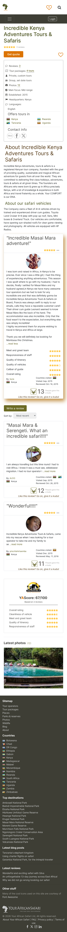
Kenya (14, 119)
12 (19, 85)
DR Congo (11, 747)
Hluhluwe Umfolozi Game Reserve (20, 812)
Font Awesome (10, 897)
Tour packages (10, 709)
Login (52, 18)
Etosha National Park (13, 809)
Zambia (10, 788)
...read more (48, 471)
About (5, 730)
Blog (4, 726)
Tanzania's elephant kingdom (18, 852)
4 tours (30, 70)
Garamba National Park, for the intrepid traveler (27, 859)
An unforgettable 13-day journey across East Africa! (29, 876)
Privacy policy (46, 919)
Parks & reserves (11, 716)
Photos (6, 719)
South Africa (12, 778)
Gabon (9, 754)
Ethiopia (10, 750)
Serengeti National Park (15, 835)
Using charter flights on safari (18, 856)
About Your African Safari (16, 919)
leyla (12, 379)
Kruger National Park (13, 819)
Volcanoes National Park (15, 841)
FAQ (34, 919)
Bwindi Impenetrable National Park (20, 806)
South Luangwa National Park (18, 838)
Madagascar (13, 761)
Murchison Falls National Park (18, 828)
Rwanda (46, 119)
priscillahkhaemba (18, 551)
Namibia (10, 771)
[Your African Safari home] (33, 909)
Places (5, 712)
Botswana (11, 740)
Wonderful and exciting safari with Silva (23, 873)
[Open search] (59, 7)
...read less (12, 343)
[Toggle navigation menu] (9, 19)
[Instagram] (36, 926)
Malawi (10, 764)
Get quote (13, 54)
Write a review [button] (15, 408)
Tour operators (10, 706)
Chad (9, 743)
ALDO (12, 478)
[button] (58, 250)
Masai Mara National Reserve (17, 822)
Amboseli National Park (14, 802)
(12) (29, 643)
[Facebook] (27, 926)
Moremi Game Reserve (14, 825)
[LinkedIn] (40, 926)
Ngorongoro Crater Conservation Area (22, 832)
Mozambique (13, 767)
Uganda (46, 122)
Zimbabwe (12, 792)
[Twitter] (32, 926)
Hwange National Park (14, 815)
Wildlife (6, 723)
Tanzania (16, 122)
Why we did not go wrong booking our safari (26, 880)
